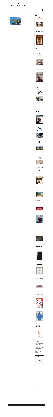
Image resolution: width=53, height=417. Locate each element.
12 (38, 360)
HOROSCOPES (25, 11)
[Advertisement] (39, 377)
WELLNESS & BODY (20, 11)
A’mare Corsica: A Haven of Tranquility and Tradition (14, 26)
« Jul (36, 389)
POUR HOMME (11, 11)
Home (10, 15)
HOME (29, 11)
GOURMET (16, 11)
